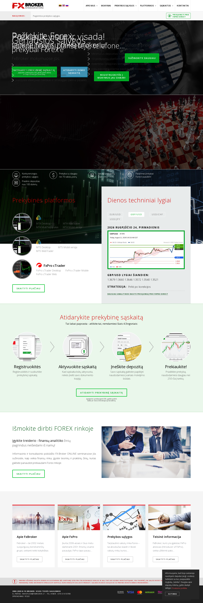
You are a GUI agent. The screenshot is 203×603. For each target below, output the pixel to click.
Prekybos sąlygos (124, 5)
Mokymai (106, 5)
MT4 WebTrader (71, 223)
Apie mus (90, 5)
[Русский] (67, 5)
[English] (64, 5)
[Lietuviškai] (60, 5)
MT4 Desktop (43, 223)
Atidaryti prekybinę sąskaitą (101, 392)
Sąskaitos (165, 5)
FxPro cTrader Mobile (77, 270)
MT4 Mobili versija (72, 227)
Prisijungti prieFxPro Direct (181, 16)
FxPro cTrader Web (46, 274)
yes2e (27, 596)
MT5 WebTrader (44, 251)
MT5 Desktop (43, 247)
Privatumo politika (179, 588)
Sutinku (172, 594)
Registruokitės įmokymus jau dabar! (111, 76)
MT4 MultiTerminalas (47, 227)
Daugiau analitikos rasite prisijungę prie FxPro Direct (137, 294)
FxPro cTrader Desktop (48, 270)
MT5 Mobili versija (67, 247)
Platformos (147, 5)
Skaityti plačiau (28, 288)
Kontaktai (183, 5)
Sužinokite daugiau (142, 58)
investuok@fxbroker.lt (33, 594)
